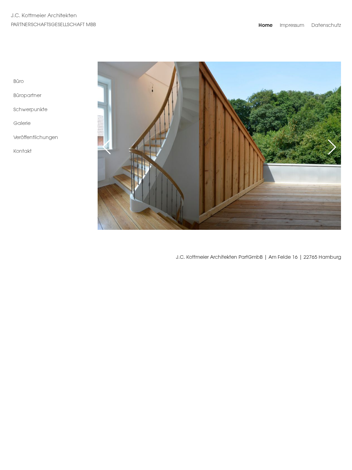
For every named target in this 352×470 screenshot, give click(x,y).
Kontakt (22, 151)
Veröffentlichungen (35, 137)
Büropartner (27, 95)
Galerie (22, 123)
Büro (18, 81)
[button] (106, 146)
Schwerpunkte (30, 109)
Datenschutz (326, 25)
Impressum (292, 25)
